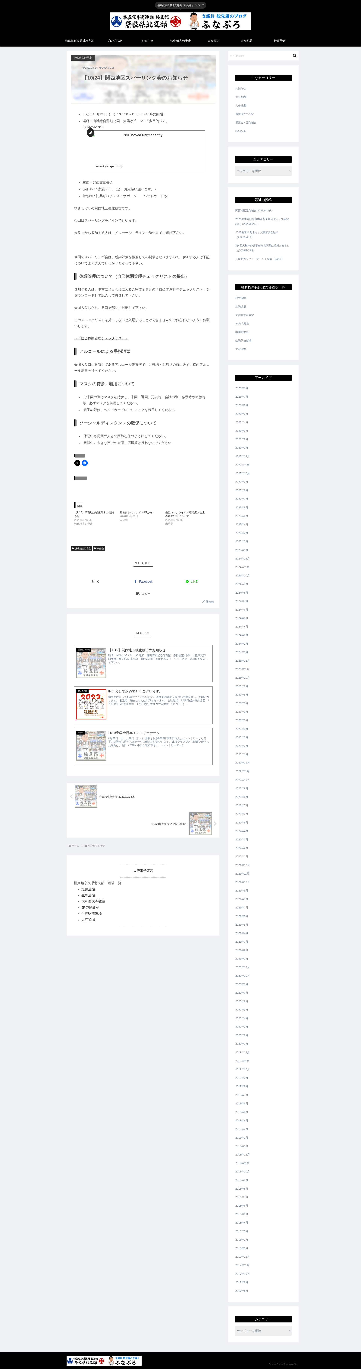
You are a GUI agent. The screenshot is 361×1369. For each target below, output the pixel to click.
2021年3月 (241, 941)
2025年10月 (242, 473)
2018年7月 (241, 1197)
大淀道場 (88, 919)
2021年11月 (242, 873)
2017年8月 (241, 1290)
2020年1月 (241, 1043)
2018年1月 (241, 1248)
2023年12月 (242, 660)
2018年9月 (241, 1180)
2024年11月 (242, 567)
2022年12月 (242, 762)
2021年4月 (241, 933)
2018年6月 (241, 1205)
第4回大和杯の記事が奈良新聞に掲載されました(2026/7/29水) (262, 248)
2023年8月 (241, 694)
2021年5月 (241, 924)
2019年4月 (241, 1120)
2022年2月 (241, 847)
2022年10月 (242, 779)
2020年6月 (241, 1001)
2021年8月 (241, 899)
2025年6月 (241, 507)
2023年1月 (241, 754)
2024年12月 (242, 558)
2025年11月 (242, 464)
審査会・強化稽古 (245, 122)
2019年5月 (241, 1111)
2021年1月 (241, 958)
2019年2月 (241, 1137)
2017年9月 (241, 1282)
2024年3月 (241, 635)
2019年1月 (241, 1146)
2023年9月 (241, 686)
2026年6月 (241, 405)
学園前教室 (242, 332)
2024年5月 (241, 618)
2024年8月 (241, 592)
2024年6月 (241, 609)
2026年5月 (241, 413)
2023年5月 (241, 720)
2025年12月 (242, 456)
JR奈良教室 (90, 907)
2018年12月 (242, 1154)
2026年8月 (241, 388)
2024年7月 (241, 601)
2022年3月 (241, 839)
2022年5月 (241, 822)
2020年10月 (242, 975)
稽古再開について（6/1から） (137, 512)
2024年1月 (241, 652)
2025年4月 (241, 524)
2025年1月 (241, 550)
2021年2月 (241, 950)
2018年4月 (241, 1222)
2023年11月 (242, 669)
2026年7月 (241, 396)
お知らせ (240, 88)
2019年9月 (241, 1077)
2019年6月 (241, 1103)
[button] (143, 593)
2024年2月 (241, 643)
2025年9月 (241, 481)
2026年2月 (241, 439)
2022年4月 (241, 831)
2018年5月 (241, 1214)
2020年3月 (241, 1026)
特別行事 (240, 130)
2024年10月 (242, 575)
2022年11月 (242, 771)
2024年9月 (241, 583)
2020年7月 (241, 992)
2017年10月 (242, 1273)
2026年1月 (241, 447)
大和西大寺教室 (93, 901)
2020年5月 (241, 1009)
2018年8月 (241, 1188)
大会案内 (240, 96)
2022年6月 (241, 813)
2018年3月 (241, 1231)
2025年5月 (241, 515)
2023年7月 (241, 703)
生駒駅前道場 (91, 913)
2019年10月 (242, 1069)
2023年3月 (241, 737)
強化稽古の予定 (83, 548)
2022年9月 (241, 788)
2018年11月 (242, 1163)
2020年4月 (241, 1018)
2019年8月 (241, 1086)
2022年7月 (241, 805)
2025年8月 (241, 490)
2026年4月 (241, 422)
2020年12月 (242, 967)
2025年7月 (241, 498)
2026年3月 (241, 430)
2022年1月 (241, 856)
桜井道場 (88, 889)
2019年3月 (241, 1128)
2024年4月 (241, 626)
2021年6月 (241, 916)
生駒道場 (88, 895)
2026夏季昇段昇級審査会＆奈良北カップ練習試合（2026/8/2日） (262, 221)
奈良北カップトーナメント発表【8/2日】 (259, 258)
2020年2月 (241, 1035)
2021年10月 (242, 882)
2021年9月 (241, 890)
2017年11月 (242, 1265)
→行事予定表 (143, 871)
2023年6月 (241, 711)
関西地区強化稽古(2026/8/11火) (254, 210)
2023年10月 (242, 677)
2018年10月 (242, 1171)
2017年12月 (242, 1256)
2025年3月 (241, 532)
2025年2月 (241, 541)
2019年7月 (241, 1095)
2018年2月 (241, 1239)
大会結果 (240, 105)
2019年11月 (242, 1060)
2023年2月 (241, 745)
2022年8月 (241, 796)
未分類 (100, 548)
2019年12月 (242, 1052)
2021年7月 (241, 907)
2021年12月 (242, 865)
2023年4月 (241, 728)
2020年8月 (241, 984)
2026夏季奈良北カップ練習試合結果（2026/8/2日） (256, 235)
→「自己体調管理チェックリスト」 (101, 338)
